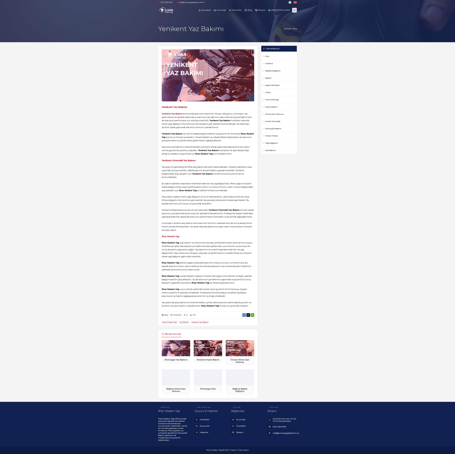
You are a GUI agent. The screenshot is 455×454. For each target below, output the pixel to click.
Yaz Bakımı (184, 322)
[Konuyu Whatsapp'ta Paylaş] (252, 315)
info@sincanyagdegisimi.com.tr (192, 2)
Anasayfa (287, 29)
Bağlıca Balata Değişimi (239, 390)
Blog (295, 29)
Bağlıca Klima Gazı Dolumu (176, 390)
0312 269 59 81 (167, 2)
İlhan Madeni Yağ (170, 322)
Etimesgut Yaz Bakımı (176, 360)
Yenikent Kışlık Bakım (207, 360)
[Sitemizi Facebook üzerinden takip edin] (290, 2)
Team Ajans (243, 450)
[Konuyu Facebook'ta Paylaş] (244, 315)
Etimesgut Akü (208, 389)
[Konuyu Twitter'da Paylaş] (248, 315)
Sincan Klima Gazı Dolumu (240, 361)
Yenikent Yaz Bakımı (199, 322)
